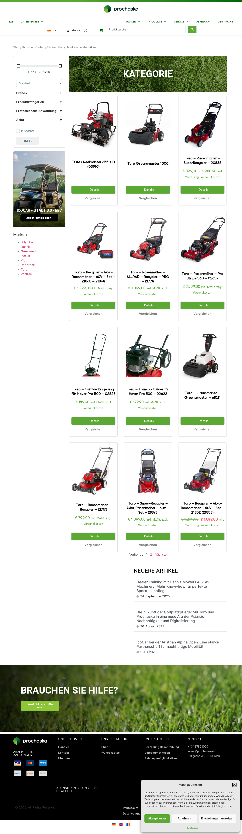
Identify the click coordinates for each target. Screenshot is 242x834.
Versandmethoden (157, 752)
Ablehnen (184, 818)
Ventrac (26, 274)
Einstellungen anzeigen (217, 818)
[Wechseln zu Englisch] (121, 824)
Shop (104, 747)
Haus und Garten (33, 47)
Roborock (28, 265)
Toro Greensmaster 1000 (147, 163)
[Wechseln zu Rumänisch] (128, 824)
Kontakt (63, 752)
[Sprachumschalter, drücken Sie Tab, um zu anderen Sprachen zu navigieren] (52, 30)
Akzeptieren (157, 818)
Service (179, 21)
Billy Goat (28, 242)
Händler (63, 747)
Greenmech (29, 251)
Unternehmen (30, 21)
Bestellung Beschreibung (161, 747)
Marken (131, 21)
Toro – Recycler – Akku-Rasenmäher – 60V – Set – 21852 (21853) (202, 508)
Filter (27, 141)
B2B (11, 21)
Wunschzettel (110, 752)
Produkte (155, 21)
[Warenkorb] (101, 30)
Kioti (24, 260)
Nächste (161, 554)
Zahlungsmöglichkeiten (160, 758)
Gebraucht (225, 21)
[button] (234, 785)
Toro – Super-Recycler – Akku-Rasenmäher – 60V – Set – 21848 (147, 508)
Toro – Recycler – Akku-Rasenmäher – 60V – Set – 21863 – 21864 (93, 276)
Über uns (64, 758)
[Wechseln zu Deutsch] (113, 824)
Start (16, 47)
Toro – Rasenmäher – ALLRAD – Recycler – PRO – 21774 (148, 276)
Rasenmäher (55, 47)
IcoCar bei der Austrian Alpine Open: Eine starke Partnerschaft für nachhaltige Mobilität (178, 644)
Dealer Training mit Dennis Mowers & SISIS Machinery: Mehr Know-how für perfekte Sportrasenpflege (173, 586)
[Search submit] (192, 29)
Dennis (25, 247)
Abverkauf (203, 21)
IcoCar (25, 256)
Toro (24, 269)
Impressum (192, 827)
